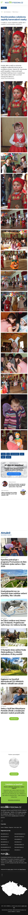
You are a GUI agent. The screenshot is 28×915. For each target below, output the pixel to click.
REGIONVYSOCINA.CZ (19, 836)
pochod (8, 457)
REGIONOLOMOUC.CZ (19, 844)
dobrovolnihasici (14, 454)
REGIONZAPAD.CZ (5, 836)
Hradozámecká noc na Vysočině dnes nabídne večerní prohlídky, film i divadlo (14, 593)
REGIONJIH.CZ (4, 839)
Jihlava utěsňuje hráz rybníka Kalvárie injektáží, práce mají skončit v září (9, 494)
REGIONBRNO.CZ (18, 839)
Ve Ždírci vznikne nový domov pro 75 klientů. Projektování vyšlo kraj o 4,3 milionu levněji (13, 622)
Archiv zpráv (16, 827)
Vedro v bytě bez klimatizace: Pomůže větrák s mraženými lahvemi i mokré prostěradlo (13, 710)
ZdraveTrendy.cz (23, 869)
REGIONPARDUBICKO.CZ (20, 834)
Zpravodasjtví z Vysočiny (6, 535)
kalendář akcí (5, 813)
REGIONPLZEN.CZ (5, 834)
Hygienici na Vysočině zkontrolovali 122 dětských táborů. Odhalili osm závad (12, 681)
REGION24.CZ (17, 850)
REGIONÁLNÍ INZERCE (14, 800)
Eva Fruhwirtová (7, 11)
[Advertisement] (14, 514)
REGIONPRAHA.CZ (5, 842)
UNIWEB (10, 860)
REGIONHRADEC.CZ (5, 850)
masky (3, 454)
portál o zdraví (10, 869)
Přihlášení (6, 827)
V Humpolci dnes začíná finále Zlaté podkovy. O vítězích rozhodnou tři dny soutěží (13, 652)
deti (8, 454)
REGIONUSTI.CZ (4, 844)
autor (22, 454)
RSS (20, 827)
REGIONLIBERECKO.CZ (6, 847)
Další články (13, 718)
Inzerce (2, 827)
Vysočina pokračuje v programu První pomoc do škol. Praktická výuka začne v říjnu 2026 (17, 485)
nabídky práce (11, 813)
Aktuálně (4, 7)
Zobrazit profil (14, 773)
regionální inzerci (15, 815)
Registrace (11, 827)
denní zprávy (7, 812)
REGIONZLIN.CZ (18, 842)
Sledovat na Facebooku (14, 473)
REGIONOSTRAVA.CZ (19, 847)
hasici (3, 457)
